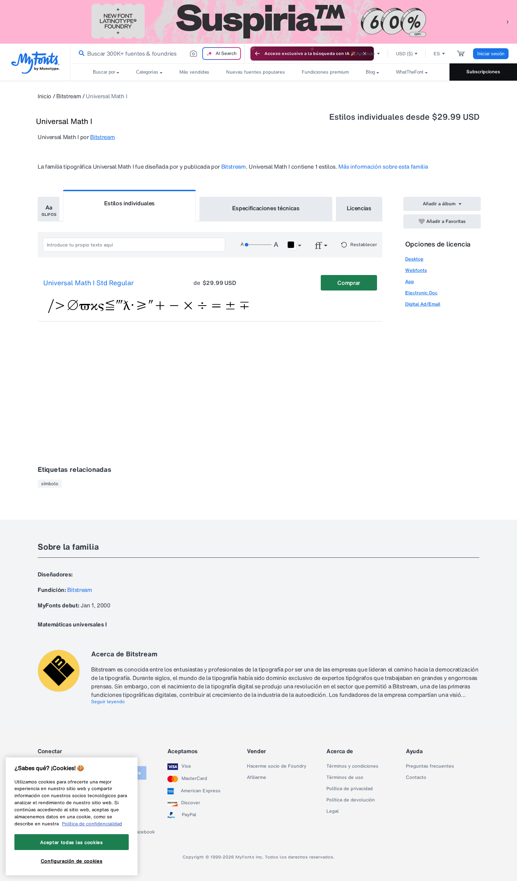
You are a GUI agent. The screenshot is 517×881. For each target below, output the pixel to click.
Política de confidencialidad (92, 823)
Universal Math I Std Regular (88, 283)
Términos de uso (344, 777)
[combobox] (157, 53)
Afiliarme (256, 777)
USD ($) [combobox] (404, 53)
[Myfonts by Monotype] (35, 62)
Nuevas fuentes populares (255, 72)
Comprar (348, 283)
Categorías (147, 72)
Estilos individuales (129, 203)
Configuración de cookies (72, 860)
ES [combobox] (437, 53)
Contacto (416, 777)
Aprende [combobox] (365, 53)
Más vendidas (194, 72)
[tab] (48, 209)
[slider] (258, 244)
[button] (508, 21)
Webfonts (416, 270)
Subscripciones (483, 71)
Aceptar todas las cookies (71, 842)
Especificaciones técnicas (266, 208)
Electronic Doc (421, 292)
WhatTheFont (409, 72)
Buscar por (104, 72)
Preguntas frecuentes (430, 766)
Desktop (414, 259)
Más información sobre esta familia (383, 166)
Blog (370, 72)
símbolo (49, 484)
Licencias (359, 208)
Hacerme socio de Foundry (276, 766)
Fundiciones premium (325, 72)
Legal (332, 811)
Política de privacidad (349, 789)
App (409, 281)
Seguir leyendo (108, 702)
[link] (80, 53)
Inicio (44, 96)
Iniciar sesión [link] (490, 53)
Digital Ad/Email (422, 304)
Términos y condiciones (352, 766)
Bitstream (68, 96)
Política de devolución (350, 800)
